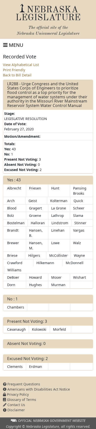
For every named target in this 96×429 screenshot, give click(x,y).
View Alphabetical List (21, 64)
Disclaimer (15, 410)
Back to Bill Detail (17, 75)
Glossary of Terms (21, 399)
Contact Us (15, 404)
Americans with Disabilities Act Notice (38, 389)
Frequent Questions (23, 384)
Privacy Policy (17, 394)
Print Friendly (14, 70)
